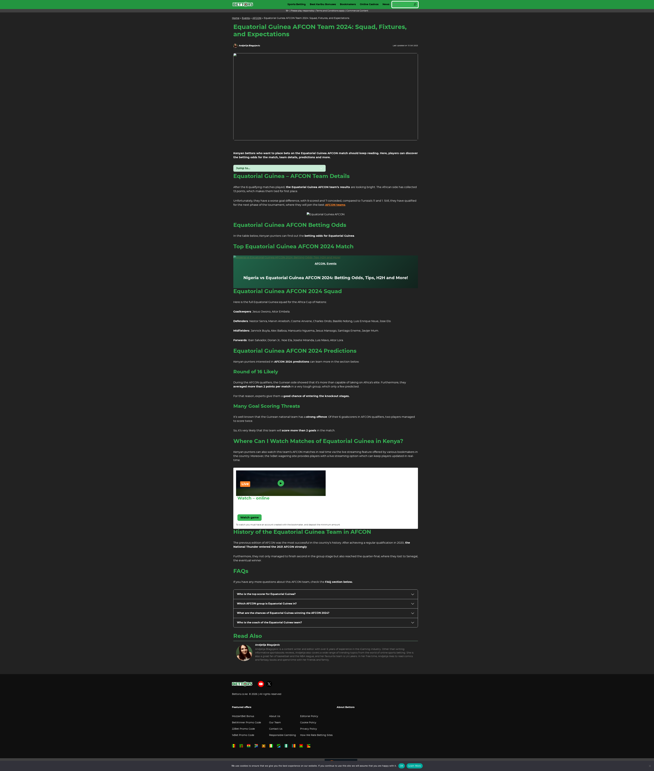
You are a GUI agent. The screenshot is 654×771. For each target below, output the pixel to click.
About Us (274, 716)
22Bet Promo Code (243, 729)
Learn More (414, 765)
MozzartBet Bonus (243, 716)
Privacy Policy (308, 729)
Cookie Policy (308, 722)
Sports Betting (296, 4)
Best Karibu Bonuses (323, 4)
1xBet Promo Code (243, 735)
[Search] (415, 4)
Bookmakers (348, 4)
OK (401, 765)
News (386, 4)
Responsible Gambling (282, 735)
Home (235, 18)
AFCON (256, 18)
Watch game (249, 517)
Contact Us (275, 729)
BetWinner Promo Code (246, 722)
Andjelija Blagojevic (249, 46)
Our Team (275, 722)
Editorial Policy (309, 716)
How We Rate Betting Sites (316, 735)
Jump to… (243, 168)
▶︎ (281, 483)
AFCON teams (335, 205)
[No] (649, 766)
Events (246, 18)
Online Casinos (369, 4)
